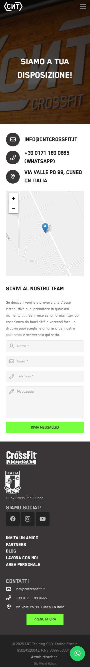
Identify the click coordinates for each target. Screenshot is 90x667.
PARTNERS (16, 544)
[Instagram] (27, 519)
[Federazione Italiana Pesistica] (42, 482)
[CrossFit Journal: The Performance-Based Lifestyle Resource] (48, 458)
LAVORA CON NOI (22, 558)
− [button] (13, 208)
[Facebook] (13, 519)
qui (24, 315)
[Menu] (83, 6)
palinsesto (14, 335)
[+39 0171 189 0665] (11, 597)
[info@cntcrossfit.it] (15, 139)
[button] (77, 653)
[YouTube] (43, 519)
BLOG (11, 551)
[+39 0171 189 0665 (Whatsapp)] (15, 157)
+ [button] (13, 198)
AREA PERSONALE (23, 564)
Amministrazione (44, 657)
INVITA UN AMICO (22, 538)
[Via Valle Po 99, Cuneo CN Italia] (15, 177)
